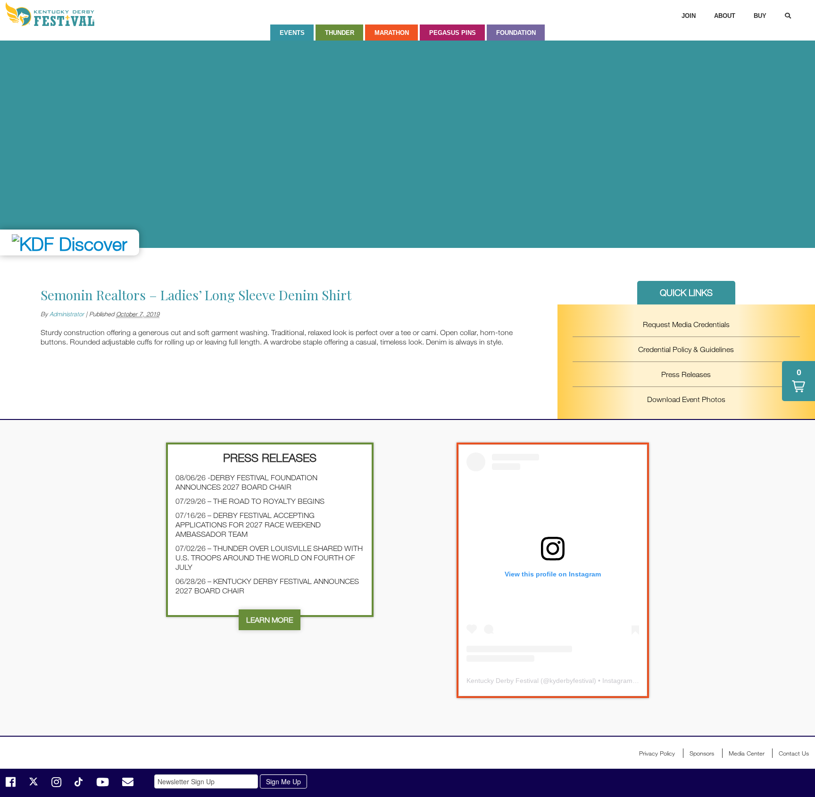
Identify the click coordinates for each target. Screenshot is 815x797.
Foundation (516, 32)
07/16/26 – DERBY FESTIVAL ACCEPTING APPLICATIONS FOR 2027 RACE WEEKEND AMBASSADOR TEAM (248, 524)
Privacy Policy (657, 753)
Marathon (391, 32)
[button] (798, 381)
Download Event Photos (686, 399)
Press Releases (686, 374)
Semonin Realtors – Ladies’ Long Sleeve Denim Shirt (196, 295)
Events (292, 32)
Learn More (269, 620)
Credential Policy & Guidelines (686, 349)
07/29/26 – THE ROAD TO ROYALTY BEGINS (249, 501)
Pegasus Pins (452, 32)
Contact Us (794, 753)
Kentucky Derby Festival (55, 14)
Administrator (67, 314)
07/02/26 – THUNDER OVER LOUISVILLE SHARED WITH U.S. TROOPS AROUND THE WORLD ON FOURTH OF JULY (269, 557)
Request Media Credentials (686, 324)
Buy (760, 15)
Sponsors (702, 753)
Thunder (339, 32)
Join (689, 15)
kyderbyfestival (571, 680)
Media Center (747, 753)
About (724, 15)
